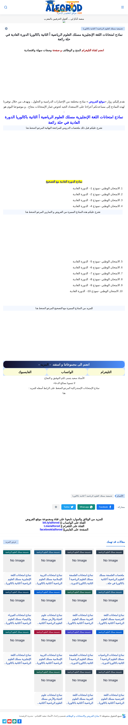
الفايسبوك (25, 372)
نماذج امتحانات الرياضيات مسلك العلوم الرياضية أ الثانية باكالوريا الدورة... (111, 659)
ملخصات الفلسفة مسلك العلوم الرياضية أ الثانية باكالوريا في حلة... (111, 579)
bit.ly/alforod (51, 522)
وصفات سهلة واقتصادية (38, 50)
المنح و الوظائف (72, 50)
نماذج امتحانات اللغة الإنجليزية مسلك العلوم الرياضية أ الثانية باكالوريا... (17, 579)
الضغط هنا (31, 128)
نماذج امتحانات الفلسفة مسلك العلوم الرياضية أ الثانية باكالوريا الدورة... (81, 579)
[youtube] (9, 721)
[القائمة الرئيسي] (122, 7)
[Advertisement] (64, 75)
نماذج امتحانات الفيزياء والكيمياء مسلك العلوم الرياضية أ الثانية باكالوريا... (17, 619)
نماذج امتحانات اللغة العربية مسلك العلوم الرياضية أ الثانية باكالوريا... (79, 619)
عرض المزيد (10, 542)
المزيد (45, 364)
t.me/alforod (52, 526)
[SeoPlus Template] (124, 716)
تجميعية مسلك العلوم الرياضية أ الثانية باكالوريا (103, 28)
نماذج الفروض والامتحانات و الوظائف (82, 716)
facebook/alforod (51, 529)
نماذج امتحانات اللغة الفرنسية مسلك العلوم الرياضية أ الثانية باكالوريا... (110, 619)
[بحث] (5, 7)
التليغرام (106, 372)
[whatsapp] (14, 721)
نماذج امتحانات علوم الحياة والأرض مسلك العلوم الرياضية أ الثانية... (49, 619)
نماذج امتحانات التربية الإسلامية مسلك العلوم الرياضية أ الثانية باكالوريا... (48, 579)
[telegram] (4, 721)
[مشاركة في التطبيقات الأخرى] (56, 507)
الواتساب (67, 372)
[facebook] (19, 721)
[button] (105, 507)
